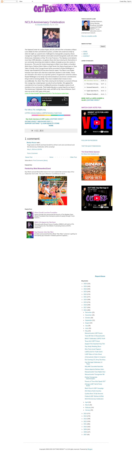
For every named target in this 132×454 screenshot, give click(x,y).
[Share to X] (39, 131)
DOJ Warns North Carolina (93, 391)
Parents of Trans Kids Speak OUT (95, 381)
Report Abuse (100, 276)
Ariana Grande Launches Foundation (45, 212)
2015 (85, 413)
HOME (85, 51)
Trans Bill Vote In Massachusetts (95, 336)
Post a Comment (32, 153)
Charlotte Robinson (43, 24)
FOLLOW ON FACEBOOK (89, 140)
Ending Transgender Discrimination (91, 378)
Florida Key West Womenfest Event (38, 168)
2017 (85, 307)
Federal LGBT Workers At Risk (94, 396)
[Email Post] (31, 130)
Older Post (73, 157)
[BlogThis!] (37, 131)
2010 (85, 426)
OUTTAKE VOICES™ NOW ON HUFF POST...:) (38, 121)
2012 (85, 421)
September (88, 320)
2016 (85, 310)
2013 (85, 418)
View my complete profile (89, 36)
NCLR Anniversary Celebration (94, 399)
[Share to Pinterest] (43, 131)
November (88, 315)
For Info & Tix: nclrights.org (35, 110)
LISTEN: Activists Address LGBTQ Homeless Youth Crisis (43, 113)
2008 (85, 432)
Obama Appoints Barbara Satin (94, 369)
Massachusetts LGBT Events (94, 333)
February (88, 407)
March (87, 405)
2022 (85, 294)
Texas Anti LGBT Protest (92, 341)
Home (51, 157)
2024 (85, 289)
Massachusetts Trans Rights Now (95, 372)
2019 (85, 302)
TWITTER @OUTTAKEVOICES (91, 146)
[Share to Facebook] (41, 131)
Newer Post (28, 157)
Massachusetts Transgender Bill (94, 374)
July (86, 325)
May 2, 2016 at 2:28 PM (34, 149)
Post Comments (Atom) (40, 160)
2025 (85, 286)
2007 (85, 434)
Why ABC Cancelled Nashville (94, 366)
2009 (85, 429)
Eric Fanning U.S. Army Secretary (95, 359)
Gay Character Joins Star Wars (43, 232)
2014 (85, 416)
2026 (85, 283)
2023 (85, 291)
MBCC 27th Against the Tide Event (45, 222)
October (88, 317)
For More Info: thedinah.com (90, 154)
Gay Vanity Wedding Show (93, 346)
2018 (85, 305)
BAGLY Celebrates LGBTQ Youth (95, 338)
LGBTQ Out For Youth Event (93, 351)
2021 (85, 297)
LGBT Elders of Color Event (93, 354)
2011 (85, 424)
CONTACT (86, 56)
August (87, 323)
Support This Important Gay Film (95, 343)
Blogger (90, 449)
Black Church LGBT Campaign (94, 388)
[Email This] (35, 131)
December (88, 312)
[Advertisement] (93, 243)
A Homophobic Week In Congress (95, 357)
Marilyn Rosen (31, 142)
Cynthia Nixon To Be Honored (94, 393)
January (88, 410)
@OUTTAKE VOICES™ (57, 119)
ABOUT (85, 54)
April (86, 402)
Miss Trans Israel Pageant (93, 349)
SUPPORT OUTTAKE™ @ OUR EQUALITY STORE (42, 123)
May (86, 331)
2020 (85, 299)
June (87, 328)
